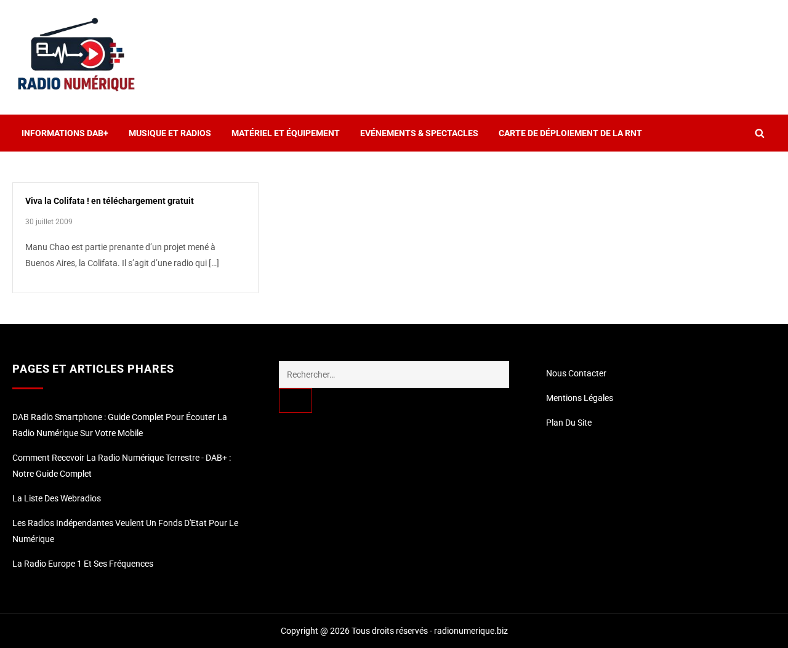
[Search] (295, 400)
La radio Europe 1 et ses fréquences (82, 564)
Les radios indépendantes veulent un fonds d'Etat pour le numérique (125, 531)
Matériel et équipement (285, 133)
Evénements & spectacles (419, 133)
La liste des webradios (56, 498)
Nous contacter (576, 373)
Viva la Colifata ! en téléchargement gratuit (109, 201)
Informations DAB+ (65, 133)
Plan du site (569, 422)
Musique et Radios (170, 133)
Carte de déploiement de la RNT (570, 133)
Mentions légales (579, 398)
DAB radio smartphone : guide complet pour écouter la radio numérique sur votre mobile (119, 425)
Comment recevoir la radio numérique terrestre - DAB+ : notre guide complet (121, 466)
